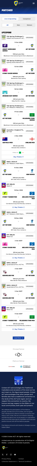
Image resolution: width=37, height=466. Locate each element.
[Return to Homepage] (18, 3)
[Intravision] (11, 366)
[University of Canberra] (25, 366)
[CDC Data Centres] (18, 355)
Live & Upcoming (10, 19)
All (7, 25)
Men (18, 25)
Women (29, 25)
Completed (27, 19)
